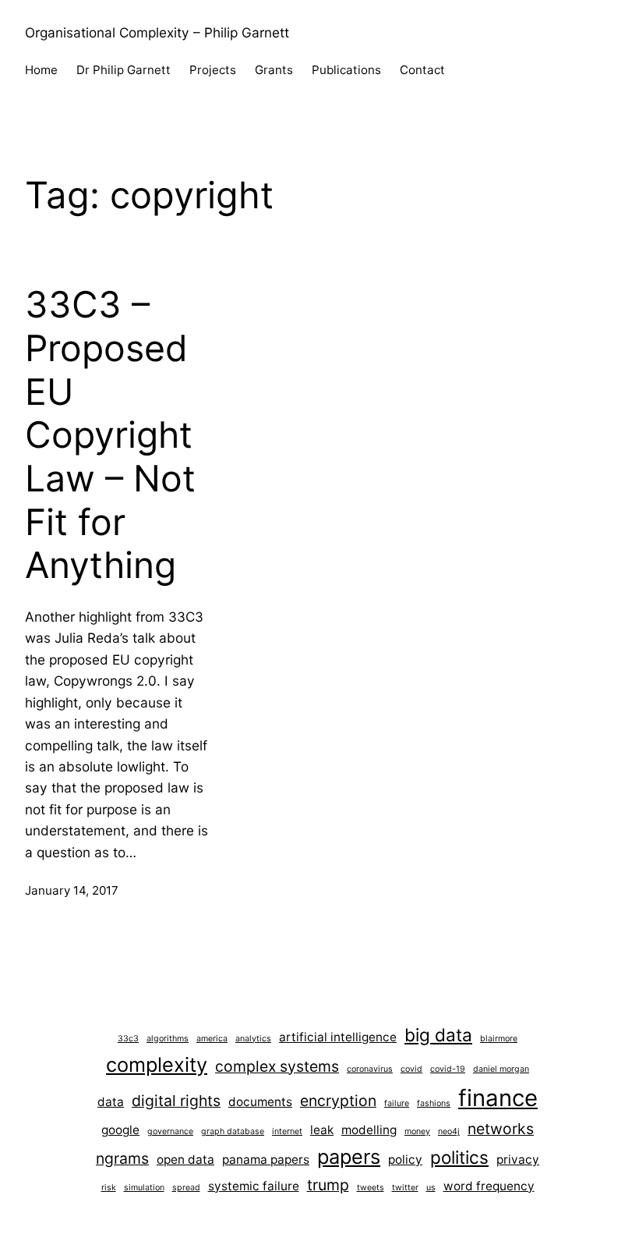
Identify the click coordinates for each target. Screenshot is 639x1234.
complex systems (277, 1066)
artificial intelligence (338, 1037)
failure (396, 1103)
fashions (433, 1103)
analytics (253, 1039)
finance (498, 1098)
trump (328, 1184)
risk (108, 1188)
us (431, 1188)
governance (170, 1131)
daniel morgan (501, 1069)
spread (186, 1188)
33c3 (128, 1039)
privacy (517, 1159)
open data (185, 1159)
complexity (156, 1064)
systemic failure (253, 1186)
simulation (144, 1188)
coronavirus (370, 1069)
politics (459, 1157)
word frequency (489, 1186)
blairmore (498, 1039)
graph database (232, 1131)
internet (287, 1131)
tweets (370, 1188)
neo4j (449, 1131)
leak (322, 1129)
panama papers (265, 1159)
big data (438, 1034)
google (120, 1129)
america (212, 1039)
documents (260, 1101)
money (417, 1131)
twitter (405, 1188)
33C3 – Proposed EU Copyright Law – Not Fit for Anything (110, 435)
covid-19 (447, 1069)
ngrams (122, 1158)
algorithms (168, 1039)
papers (348, 1156)
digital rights (176, 1100)
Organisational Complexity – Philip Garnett (157, 32)
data (110, 1101)
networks (501, 1128)
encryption (338, 1100)
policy (405, 1159)
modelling (369, 1129)
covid (411, 1069)
